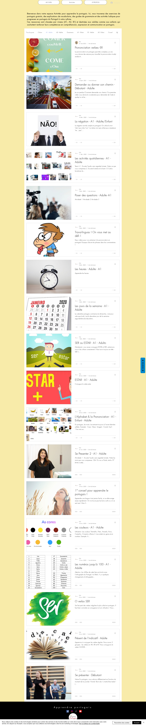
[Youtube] (80, 711)
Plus (109, 32)
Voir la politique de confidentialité (89, 724)
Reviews (143, 365)
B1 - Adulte (91, 32)
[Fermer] (143, 722)
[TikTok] (76, 711)
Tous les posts (30, 32)
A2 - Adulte (59, 32)
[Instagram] (72, 711)
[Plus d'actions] (116, 42)
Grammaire (70, 32)
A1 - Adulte (49, 32)
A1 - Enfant (80, 32)
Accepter (137, 723)
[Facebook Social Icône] (67, 711)
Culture (40, 32)
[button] (117, 33)
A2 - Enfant (101, 32)
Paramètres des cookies (121, 723)
